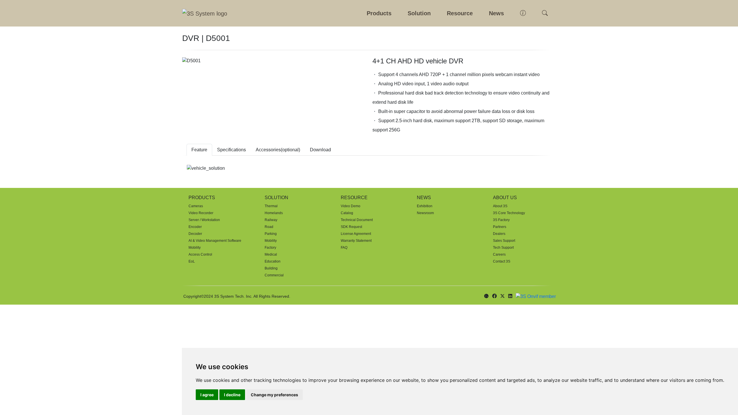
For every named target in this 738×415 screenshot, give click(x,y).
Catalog (347, 213)
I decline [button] (232, 394)
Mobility (195, 248)
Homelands (274, 213)
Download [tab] (320, 149)
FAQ (344, 248)
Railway (271, 220)
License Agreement (356, 234)
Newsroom (425, 213)
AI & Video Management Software (215, 241)
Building (271, 268)
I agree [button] (207, 394)
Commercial (274, 275)
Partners (499, 227)
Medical (271, 254)
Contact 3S (501, 261)
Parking (271, 234)
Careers (499, 254)
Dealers (499, 234)
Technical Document (357, 220)
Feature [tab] (199, 149)
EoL (192, 261)
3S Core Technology (509, 213)
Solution (419, 13)
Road (269, 227)
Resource (460, 13)
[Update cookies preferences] (486, 296)
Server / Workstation (204, 220)
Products (379, 13)
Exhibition (424, 206)
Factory (270, 248)
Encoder (195, 227)
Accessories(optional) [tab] (278, 149)
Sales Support (504, 241)
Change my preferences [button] (274, 394)
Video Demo (350, 206)
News (496, 13)
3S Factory (501, 220)
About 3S (500, 206)
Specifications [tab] (231, 149)
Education (272, 261)
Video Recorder (201, 213)
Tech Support (503, 248)
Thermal (271, 206)
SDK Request (351, 227)
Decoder (195, 234)
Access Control (200, 254)
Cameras (196, 206)
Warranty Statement (356, 241)
